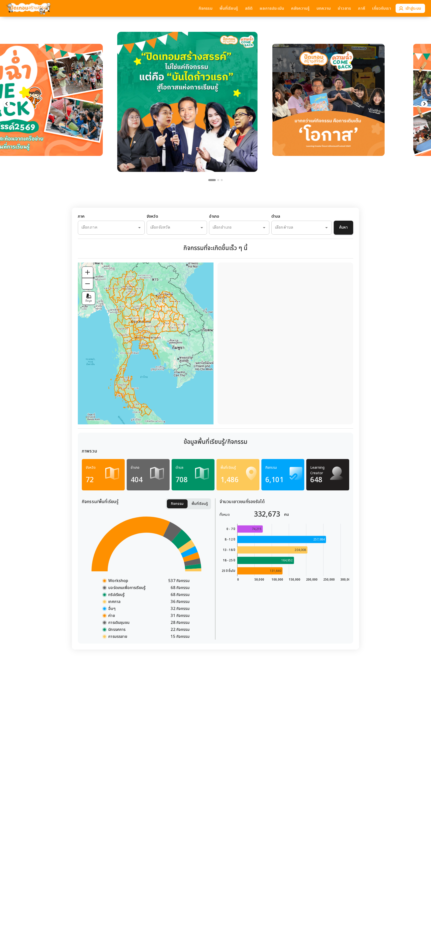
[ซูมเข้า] (87, 272)
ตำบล (275, 216)
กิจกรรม (177, 503)
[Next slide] (424, 104)
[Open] (139, 227)
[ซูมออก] (87, 283)
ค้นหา (343, 227)
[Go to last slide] (6, 104)
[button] (187, 92)
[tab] (212, 180)
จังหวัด (152, 216)
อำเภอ (214, 216)
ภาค (81, 216)
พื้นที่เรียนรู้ (200, 503)
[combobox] (104, 227)
